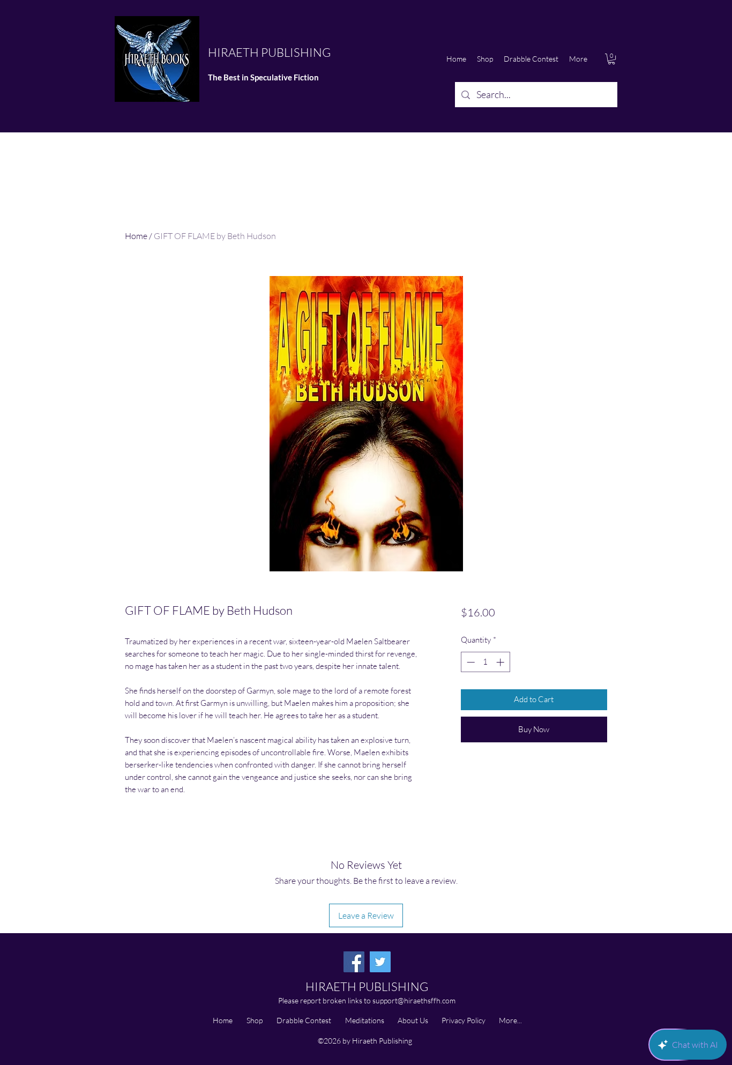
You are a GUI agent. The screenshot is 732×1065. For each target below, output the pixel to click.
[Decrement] (469, 662)
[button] (611, 59)
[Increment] (501, 662)
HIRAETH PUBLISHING (269, 52)
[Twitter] (380, 961)
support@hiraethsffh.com (413, 1000)
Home (136, 235)
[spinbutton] (485, 662)
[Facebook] (353, 961)
